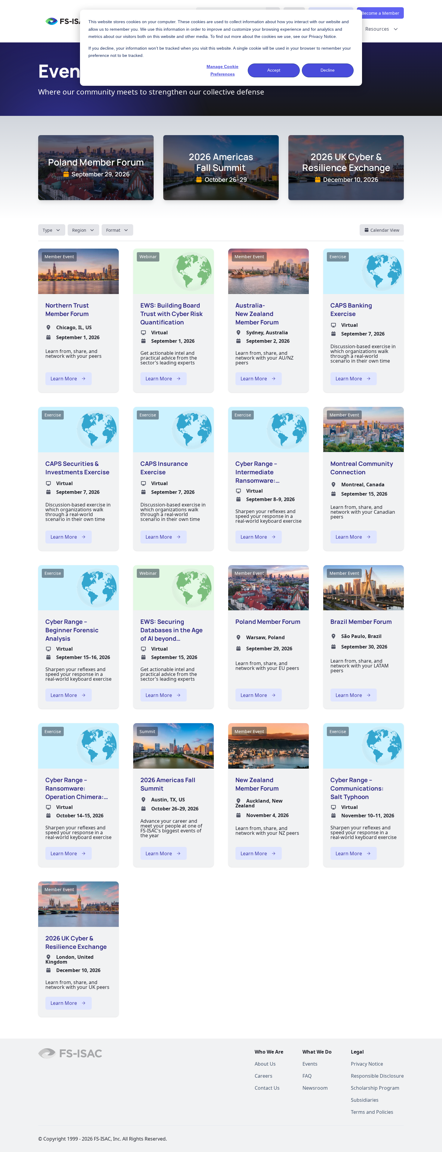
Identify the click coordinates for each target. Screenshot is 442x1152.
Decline (328, 70)
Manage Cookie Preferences (222, 70)
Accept (273, 70)
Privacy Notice (322, 36)
